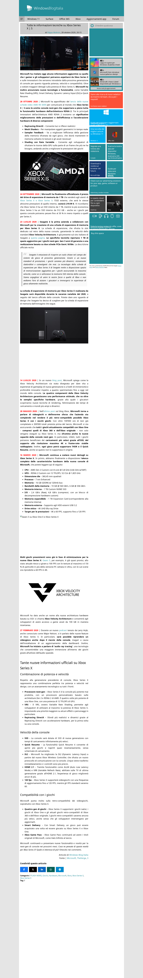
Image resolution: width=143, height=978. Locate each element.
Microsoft (71, 858)
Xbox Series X (25, 878)
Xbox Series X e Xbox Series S (36, 200)
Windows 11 (33, 19)
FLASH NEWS (36, 875)
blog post (57, 380)
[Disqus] (54, 948)
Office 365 (64, 19)
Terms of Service (99, 267)
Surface (49, 19)
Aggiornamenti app (96, 19)
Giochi (45, 875)
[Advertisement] (54, 361)
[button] (22, 19)
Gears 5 (46, 560)
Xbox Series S (78, 875)
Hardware (53, 875)
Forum (115, 19)
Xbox (78, 19)
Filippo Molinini (53, 32)
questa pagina (38, 237)
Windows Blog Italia (78, 855)
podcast (63, 630)
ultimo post (49, 411)
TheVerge (81, 858)
